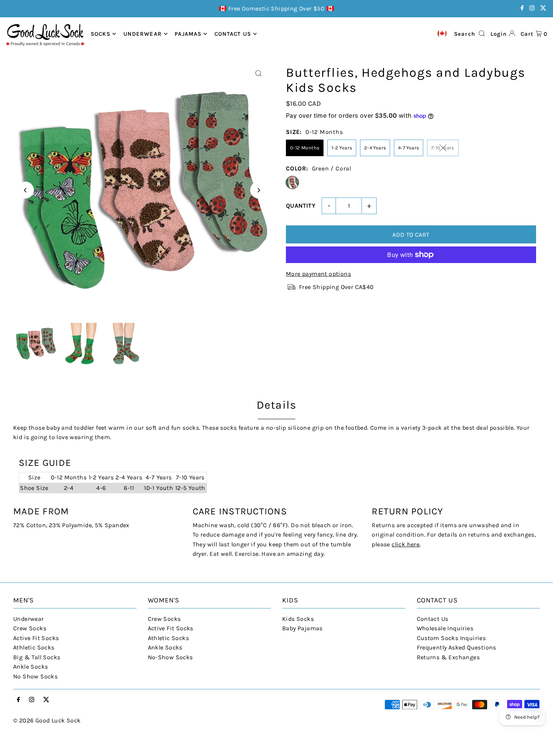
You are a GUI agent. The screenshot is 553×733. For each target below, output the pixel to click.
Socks (101, 33)
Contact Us (432, 618)
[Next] (258, 190)
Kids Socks (298, 618)
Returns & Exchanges (448, 657)
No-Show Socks (170, 657)
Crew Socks (29, 628)
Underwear (142, 33)
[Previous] (25, 190)
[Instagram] (532, 8)
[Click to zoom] (258, 73)
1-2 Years (341, 148)
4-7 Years (408, 148)
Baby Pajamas (302, 628)
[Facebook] (522, 8)
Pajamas (188, 33)
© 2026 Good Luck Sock (47, 720)
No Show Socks (35, 676)
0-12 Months (304, 148)
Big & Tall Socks (36, 657)
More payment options (318, 273)
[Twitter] (543, 8)
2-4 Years (375, 148)
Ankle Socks (30, 666)
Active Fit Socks (36, 638)
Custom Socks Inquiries (451, 638)
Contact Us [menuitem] (232, 33)
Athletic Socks (34, 647)
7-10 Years (442, 148)
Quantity (300, 205)
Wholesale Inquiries (445, 628)
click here (405, 544)
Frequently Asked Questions (456, 647)
